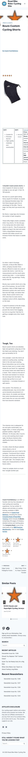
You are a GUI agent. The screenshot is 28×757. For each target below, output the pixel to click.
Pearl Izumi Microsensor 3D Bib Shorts (17, 544)
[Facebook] (3, 727)
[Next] (23, 602)
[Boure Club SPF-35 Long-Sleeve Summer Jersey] (7, 539)
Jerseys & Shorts (7, 22)
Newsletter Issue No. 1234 (12, 696)
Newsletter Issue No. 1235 (12, 691)
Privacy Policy (6, 733)
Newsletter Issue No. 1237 (12, 683)
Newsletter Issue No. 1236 (12, 687)
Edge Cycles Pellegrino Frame (7, 568)
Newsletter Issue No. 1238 (10, 653)
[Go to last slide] (4, 602)
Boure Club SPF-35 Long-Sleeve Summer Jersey (6, 544)
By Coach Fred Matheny (10, 51)
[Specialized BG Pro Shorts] (7, 551)
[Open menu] (24, 3)
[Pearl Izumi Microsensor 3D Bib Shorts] (17, 539)
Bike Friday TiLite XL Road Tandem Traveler (20, 569)
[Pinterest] (6, 727)
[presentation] (14, 595)
